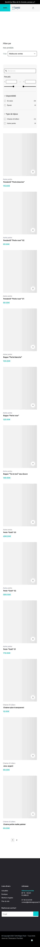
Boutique (5, 894)
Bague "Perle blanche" (12, 357)
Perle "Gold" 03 (9, 532)
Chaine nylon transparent (13, 707)
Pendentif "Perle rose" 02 (13, 240)
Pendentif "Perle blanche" (14, 182)
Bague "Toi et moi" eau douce (15, 474)
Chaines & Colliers (9, 705)
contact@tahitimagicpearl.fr (31, 902)
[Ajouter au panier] (33, 172)
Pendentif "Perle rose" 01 (13, 299)
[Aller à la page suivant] (23, 840)
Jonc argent (8, 766)
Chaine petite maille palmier (14, 824)
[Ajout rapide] (33, 347)
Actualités (5, 891)
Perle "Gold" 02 (9, 591)
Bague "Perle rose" (11, 416)
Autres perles (7, 179)
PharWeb (20, 938)
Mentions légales (7, 898)
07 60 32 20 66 (27, 900)
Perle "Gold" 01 (9, 649)
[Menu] (5, 7)
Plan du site (5, 901)
